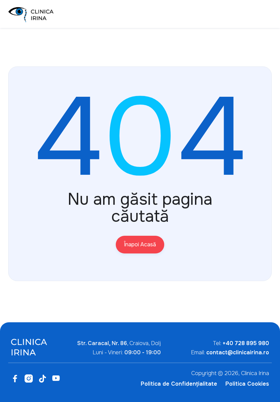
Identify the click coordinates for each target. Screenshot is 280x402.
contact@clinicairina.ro (237, 352)
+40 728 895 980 (246, 343)
